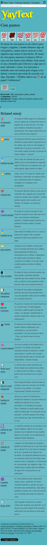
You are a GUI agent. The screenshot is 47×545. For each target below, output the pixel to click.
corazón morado (7, 215)
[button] (2, 2)
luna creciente (6, 276)
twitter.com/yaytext (7, 526)
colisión (8, 174)
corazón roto (6, 195)
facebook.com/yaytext (24, 526)
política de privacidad (33, 531)
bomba (7, 324)
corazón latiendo (7, 348)
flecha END (5, 506)
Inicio (6, 2)
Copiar (12, 89)
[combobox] (23, 5)
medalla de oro (6, 235)
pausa (7, 139)
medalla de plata (7, 163)
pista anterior (6, 250)
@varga (11, 533)
